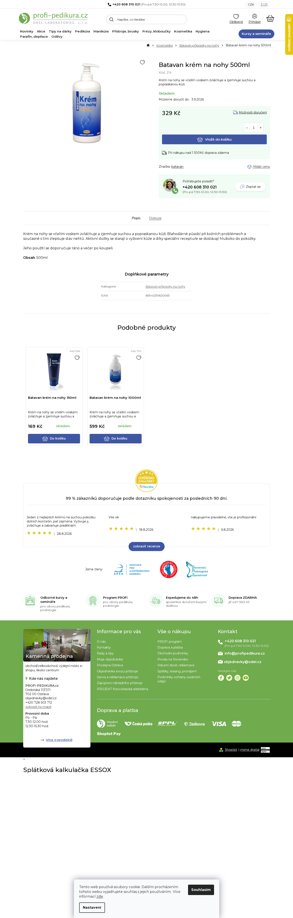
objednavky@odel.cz (242, 662)
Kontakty (104, 647)
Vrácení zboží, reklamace (176, 665)
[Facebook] (221, 678)
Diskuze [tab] (155, 218)
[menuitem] (26, 31)
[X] (229, 678)
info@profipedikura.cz (245, 653)
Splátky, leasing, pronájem (177, 671)
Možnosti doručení (253, 112)
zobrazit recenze (146, 546)
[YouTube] (246, 678)
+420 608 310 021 (126, 4)
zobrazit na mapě (38, 707)
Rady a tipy (105, 653)
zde (100, 896)
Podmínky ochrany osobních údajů (178, 679)
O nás (101, 642)
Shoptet (231, 750)
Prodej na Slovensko (172, 659)
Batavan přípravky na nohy (165, 286)
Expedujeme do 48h (182, 598)
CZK (251, 4)
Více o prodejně (59, 740)
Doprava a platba (170, 647)
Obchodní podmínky (172, 653)
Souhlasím (201, 890)
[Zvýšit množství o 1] (260, 128)
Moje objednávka (110, 659)
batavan (177, 167)
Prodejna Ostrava (110, 665)
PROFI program (169, 642)
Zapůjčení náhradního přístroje (119, 683)
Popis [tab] (136, 218)
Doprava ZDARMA (243, 598)
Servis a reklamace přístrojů (117, 677)
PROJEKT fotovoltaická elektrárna (122, 689)
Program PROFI (115, 598)
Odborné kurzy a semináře (53, 600)
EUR (264, 4)
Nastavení (92, 907)
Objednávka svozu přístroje (117, 671)
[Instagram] (237, 678)
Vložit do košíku (218, 139)
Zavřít (182, 167)
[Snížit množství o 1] (247, 128)
